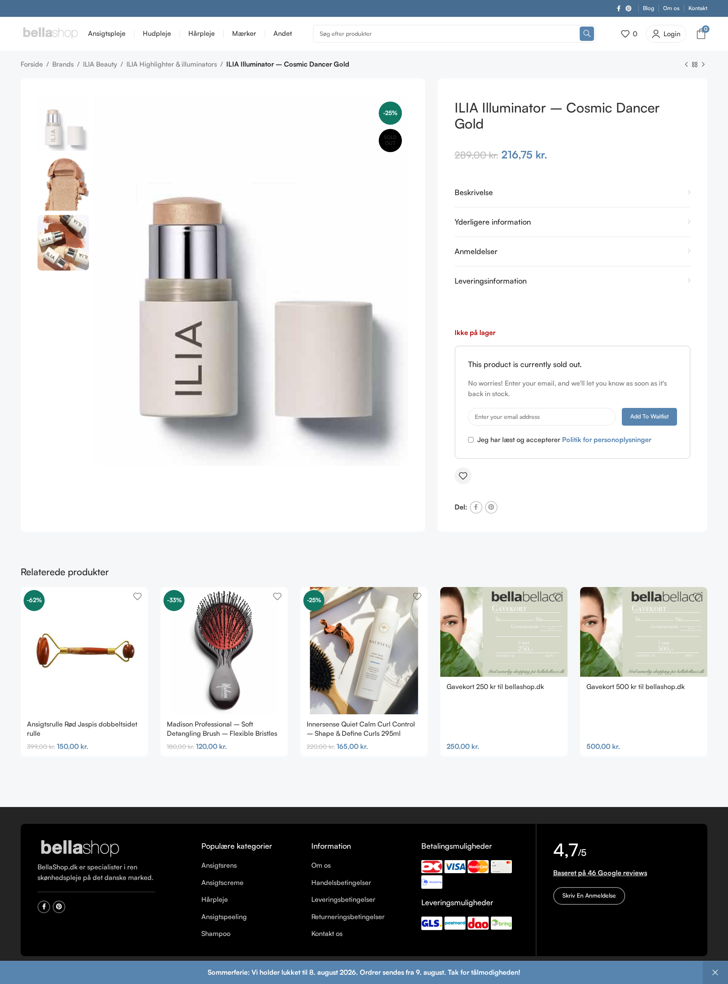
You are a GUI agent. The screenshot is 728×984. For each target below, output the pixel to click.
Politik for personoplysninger (606, 439)
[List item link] (250, 865)
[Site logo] (50, 33)
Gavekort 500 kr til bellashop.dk (635, 686)
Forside (32, 64)
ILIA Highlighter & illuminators (171, 64)
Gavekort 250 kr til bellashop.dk (495, 686)
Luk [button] (715, 972)
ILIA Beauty (100, 64)
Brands (63, 64)
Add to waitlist (649, 416)
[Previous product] (686, 65)
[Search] (587, 34)
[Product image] (224, 650)
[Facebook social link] (618, 8)
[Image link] (79, 848)
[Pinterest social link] (628, 8)
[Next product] (703, 65)
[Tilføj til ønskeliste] (463, 476)
